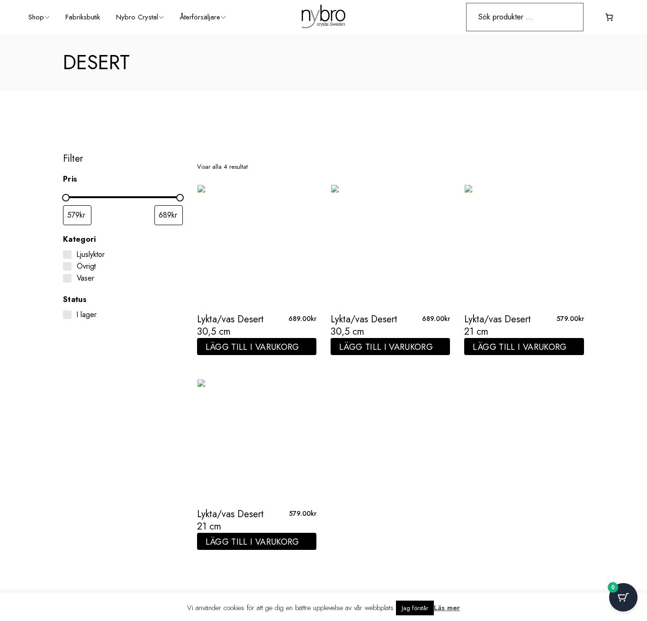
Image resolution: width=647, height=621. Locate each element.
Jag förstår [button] (415, 607)
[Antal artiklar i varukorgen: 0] (609, 17)
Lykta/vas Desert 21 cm (497, 325)
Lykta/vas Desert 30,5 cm (230, 325)
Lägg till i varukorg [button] (252, 347)
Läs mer (447, 608)
